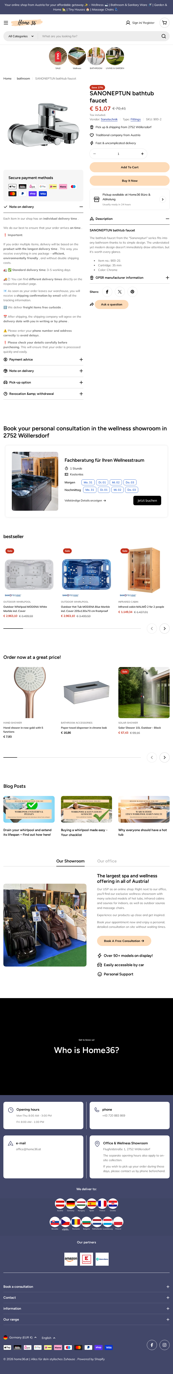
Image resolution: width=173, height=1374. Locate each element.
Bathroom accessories (76, 722)
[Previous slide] (152, 628)
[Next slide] (164, 628)
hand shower (12, 722)
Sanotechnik (109, 119)
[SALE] (58, 56)
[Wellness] (77, 56)
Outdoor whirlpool (17, 601)
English (46, 1338)
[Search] (163, 36)
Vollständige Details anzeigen (83, 500)
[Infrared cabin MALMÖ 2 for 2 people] (144, 571)
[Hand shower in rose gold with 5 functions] (29, 692)
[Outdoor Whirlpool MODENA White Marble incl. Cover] (29, 571)
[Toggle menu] (5, 22)
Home (7, 78)
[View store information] (162, 199)
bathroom (23, 78)
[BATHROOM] (95, 56)
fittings (136, 119)
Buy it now (130, 181)
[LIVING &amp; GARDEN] (114, 56)
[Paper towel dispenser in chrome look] (86, 692)
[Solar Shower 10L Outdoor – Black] (144, 692)
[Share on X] (120, 292)
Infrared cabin (128, 601)
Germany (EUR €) (20, 1337)
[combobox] (86, 36)
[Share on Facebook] (107, 292)
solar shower (128, 722)
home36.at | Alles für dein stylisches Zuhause (45, 1359)
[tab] (70, 862)
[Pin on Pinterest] (132, 292)
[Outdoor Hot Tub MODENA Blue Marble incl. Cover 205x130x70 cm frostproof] (86, 571)
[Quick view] (48, 555)
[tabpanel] (86, 925)
